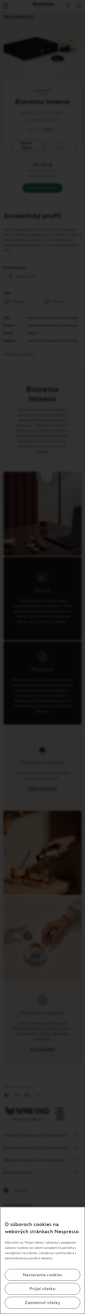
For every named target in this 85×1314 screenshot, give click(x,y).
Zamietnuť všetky (42, 1302)
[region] (42, 1260)
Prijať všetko (43, 1288)
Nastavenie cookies (42, 1274)
